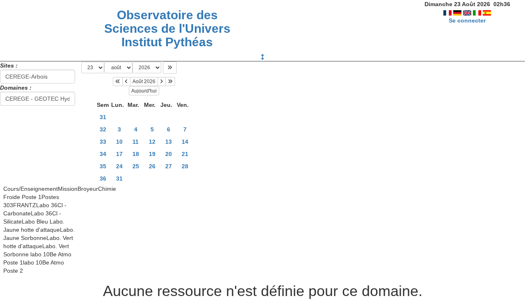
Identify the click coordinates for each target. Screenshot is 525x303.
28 (185, 166)
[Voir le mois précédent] (126, 81)
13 (168, 141)
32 (103, 129)
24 (119, 166)
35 (103, 166)
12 (152, 141)
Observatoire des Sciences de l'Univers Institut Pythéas (167, 28)
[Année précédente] (118, 81)
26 (152, 166)
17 (119, 154)
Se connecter (467, 20)
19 (152, 154)
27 (168, 166)
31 (103, 117)
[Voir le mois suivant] (162, 81)
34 (103, 154)
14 (185, 141)
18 (135, 154)
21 (185, 154)
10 (119, 141)
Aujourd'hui (144, 91)
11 (135, 141)
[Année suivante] (170, 81)
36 (103, 178)
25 (135, 166)
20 (168, 154)
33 (103, 141)
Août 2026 (143, 81)
